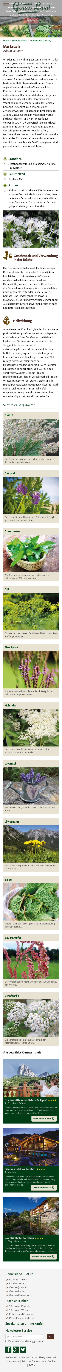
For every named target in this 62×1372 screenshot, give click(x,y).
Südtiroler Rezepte (19, 1306)
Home (6, 40)
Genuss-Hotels (17, 1291)
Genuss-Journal (18, 1287)
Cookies (52, 1361)
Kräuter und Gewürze (40, 40)
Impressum (13, 1361)
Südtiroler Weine (19, 1310)
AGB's (32, 1365)
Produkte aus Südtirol (21, 1318)
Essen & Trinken (19, 40)
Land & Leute (16, 1283)
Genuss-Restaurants (20, 1295)
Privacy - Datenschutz (34, 1361)
